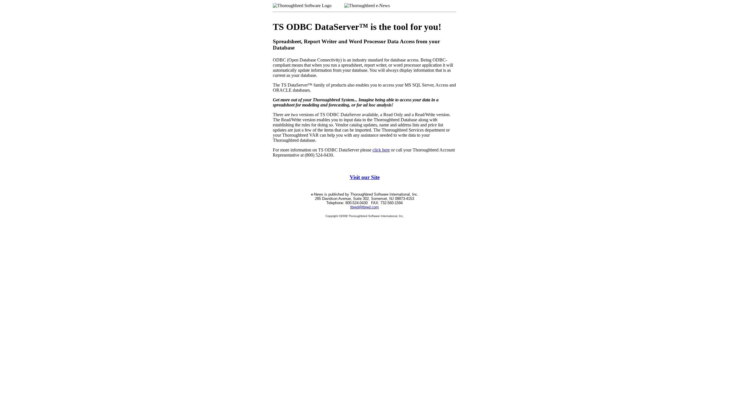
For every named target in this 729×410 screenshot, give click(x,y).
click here (381, 149)
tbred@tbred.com (364, 207)
